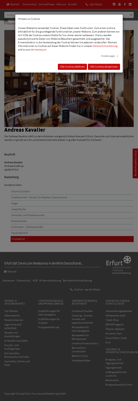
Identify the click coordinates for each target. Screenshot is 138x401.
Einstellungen (108, 56)
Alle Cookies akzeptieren (104, 66)
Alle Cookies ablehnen (72, 66)
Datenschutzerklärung (105, 46)
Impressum (40, 49)
